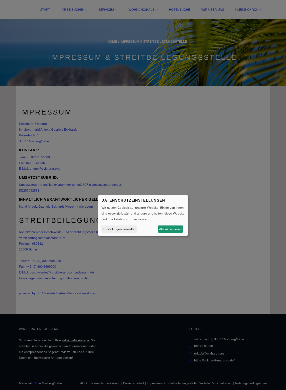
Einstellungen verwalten (119, 229)
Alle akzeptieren (170, 229)
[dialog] (143, 215)
